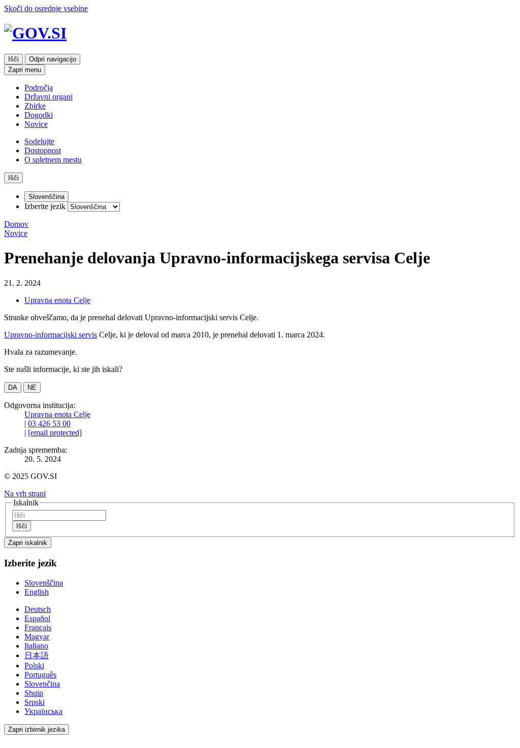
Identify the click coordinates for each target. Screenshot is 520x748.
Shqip (33, 693)
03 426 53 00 (49, 423)
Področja (38, 87)
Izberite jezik (45, 206)
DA (12, 387)
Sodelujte (39, 141)
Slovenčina (42, 683)
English (36, 592)
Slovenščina (43, 583)
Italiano (36, 645)
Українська (43, 711)
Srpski (34, 702)
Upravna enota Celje (57, 300)
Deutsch (37, 609)
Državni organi (48, 96)
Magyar (36, 636)
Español (37, 618)
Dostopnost (42, 150)
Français (37, 627)
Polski (34, 665)
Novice (36, 124)
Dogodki (38, 115)
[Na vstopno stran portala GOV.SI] (260, 33)
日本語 (36, 655)
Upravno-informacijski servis (50, 334)
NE (32, 387)
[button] (25, 493)
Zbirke (35, 105)
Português (40, 674)
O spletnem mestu (53, 159)
